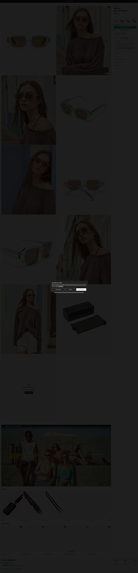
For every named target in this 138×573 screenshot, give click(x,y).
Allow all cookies (81, 289)
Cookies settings (58, 289)
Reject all (70, 289)
